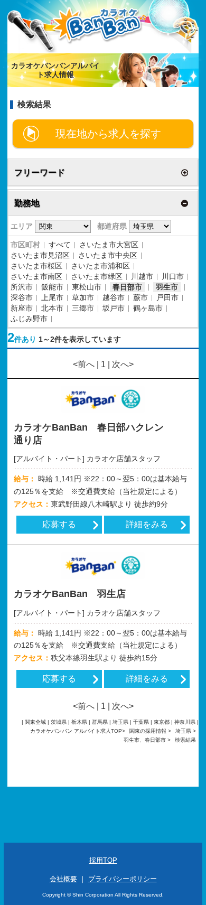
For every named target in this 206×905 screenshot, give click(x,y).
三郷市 (83, 308)
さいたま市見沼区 (40, 255)
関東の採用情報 (148, 731)
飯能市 (52, 287)
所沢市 (22, 287)
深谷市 (22, 297)
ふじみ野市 (29, 318)
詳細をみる (147, 524)
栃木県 (79, 722)
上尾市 (52, 297)
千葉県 (141, 722)
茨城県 (59, 722)
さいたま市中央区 (107, 255)
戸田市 (167, 297)
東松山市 (86, 287)
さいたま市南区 (36, 276)
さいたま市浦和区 (100, 266)
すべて (60, 244)
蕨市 (140, 297)
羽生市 (167, 287)
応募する (59, 524)
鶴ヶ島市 (148, 308)
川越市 (142, 276)
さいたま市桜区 (36, 266)
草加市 (83, 297)
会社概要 (63, 879)
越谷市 (113, 297)
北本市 (52, 308)
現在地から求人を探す (108, 133)
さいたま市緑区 (97, 276)
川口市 (173, 276)
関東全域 (35, 722)
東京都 (162, 722)
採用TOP (103, 860)
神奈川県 (184, 722)
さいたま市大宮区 (108, 244)
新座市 (22, 308)
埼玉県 (183, 731)
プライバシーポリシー (122, 879)
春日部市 (127, 287)
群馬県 (100, 722)
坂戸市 (113, 308)
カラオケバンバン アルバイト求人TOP (76, 731)
